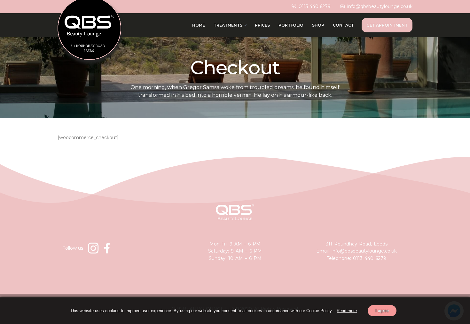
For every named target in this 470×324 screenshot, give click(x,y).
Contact (343, 25)
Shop (318, 25)
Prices (262, 25)
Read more (347, 310)
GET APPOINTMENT (387, 25)
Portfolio (290, 25)
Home (198, 25)
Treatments (228, 25)
